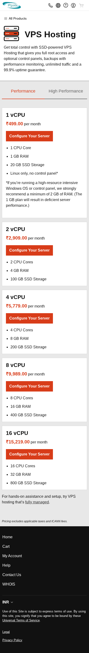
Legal (6, 632)
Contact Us (11, 575)
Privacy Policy (12, 640)
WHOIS (8, 584)
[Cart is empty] (81, 5)
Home (7, 537)
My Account (12, 556)
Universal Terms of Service (21, 620)
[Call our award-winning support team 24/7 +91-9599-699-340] (66, 5)
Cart (5, 546)
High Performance (66, 91)
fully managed (37, 502)
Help (6, 565)
